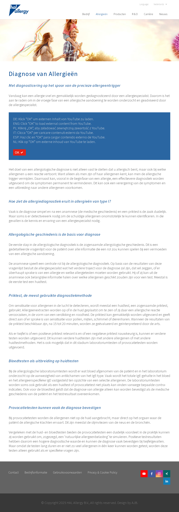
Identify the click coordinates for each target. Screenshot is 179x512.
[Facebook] (151, 473)
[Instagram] (159, 473)
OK (17, 152)
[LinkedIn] (166, 481)
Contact (13, 472)
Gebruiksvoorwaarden (67, 472)
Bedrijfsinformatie (35, 472)
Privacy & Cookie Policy (102, 472)
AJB (134, 502)
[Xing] (166, 473)
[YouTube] (144, 473)
